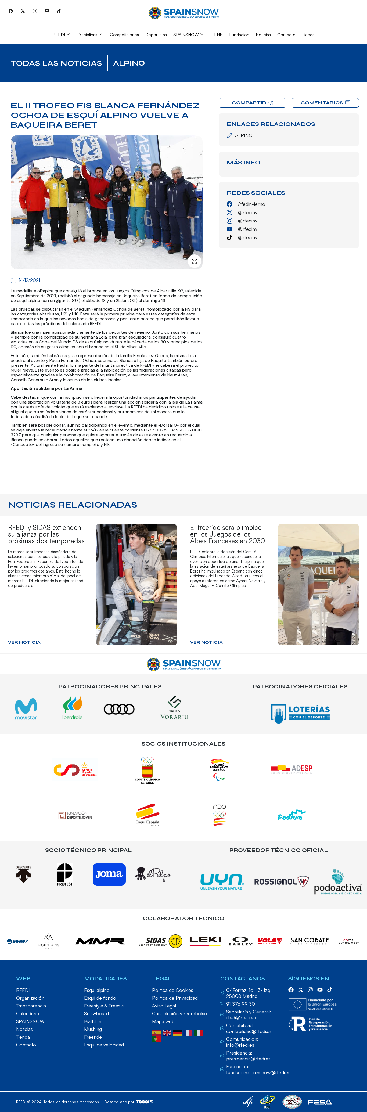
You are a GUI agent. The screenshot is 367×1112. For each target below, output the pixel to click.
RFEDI (59, 34)
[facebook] (291, 989)
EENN (217, 34)
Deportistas (156, 34)
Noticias (263, 34)
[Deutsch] (178, 1032)
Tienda (308, 34)
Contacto (286, 34)
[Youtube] (47, 11)
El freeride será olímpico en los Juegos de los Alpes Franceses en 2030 (227, 534)
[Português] (157, 1038)
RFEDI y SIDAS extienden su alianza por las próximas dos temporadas (46, 534)
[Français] (189, 1032)
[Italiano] (199, 1032)
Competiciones (124, 34)
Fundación (239, 34)
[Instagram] (35, 11)
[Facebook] (11, 11)
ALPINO (129, 63)
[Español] (157, 1032)
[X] (23, 11)
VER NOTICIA (24, 642)
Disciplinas (87, 34)
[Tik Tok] (59, 11)
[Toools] (144, 1101)
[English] (168, 1032)
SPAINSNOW (186, 34)
